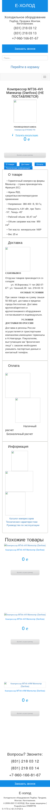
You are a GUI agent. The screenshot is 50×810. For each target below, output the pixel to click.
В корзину (25, 148)
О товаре (10, 164)
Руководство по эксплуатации (23, 525)
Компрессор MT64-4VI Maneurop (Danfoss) (25, 619)
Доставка (25, 164)
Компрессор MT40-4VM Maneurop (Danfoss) (25, 690)
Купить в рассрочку (25, 155)
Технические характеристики (22, 521)
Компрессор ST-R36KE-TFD (25, 130)
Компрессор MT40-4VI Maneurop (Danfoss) (25, 549)
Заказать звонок (25, 49)
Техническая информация (18, 167)
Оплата (39, 164)
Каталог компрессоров (21, 518)
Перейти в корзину (25, 66)
